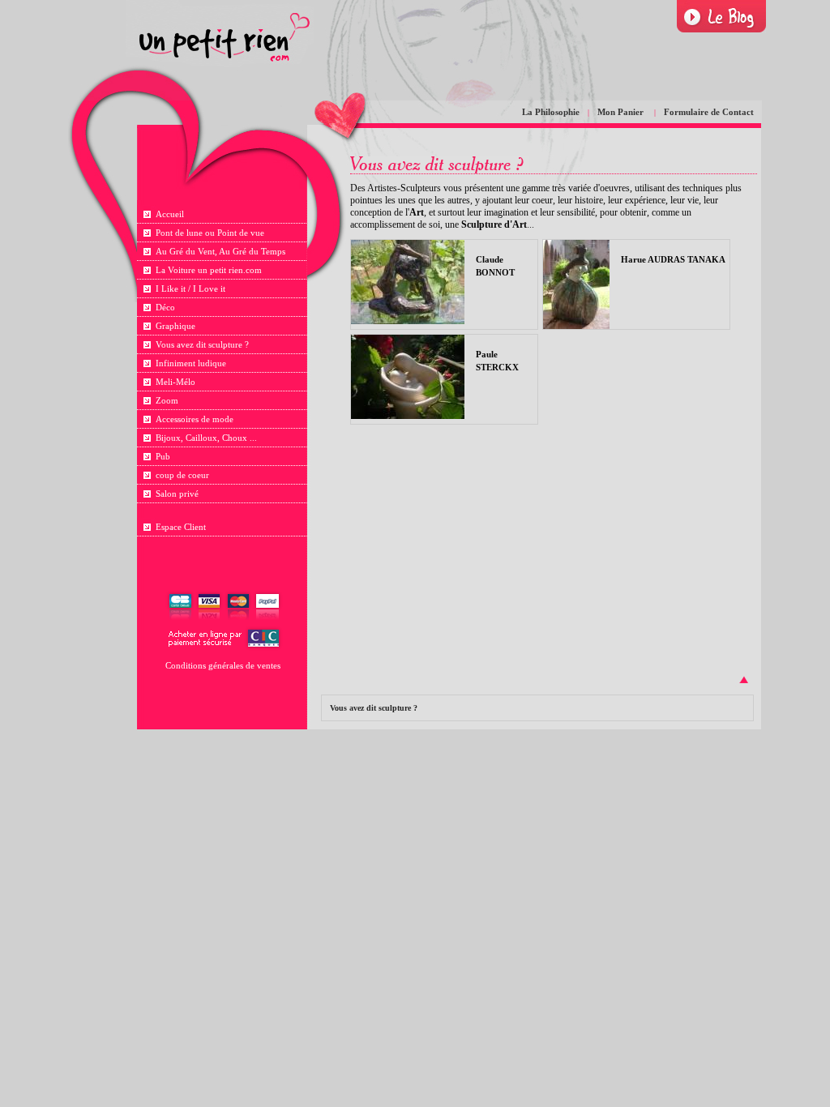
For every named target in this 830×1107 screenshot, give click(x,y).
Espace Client (181, 527)
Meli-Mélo (175, 382)
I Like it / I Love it (190, 288)
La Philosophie (551, 112)
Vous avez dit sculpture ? (202, 344)
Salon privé (177, 493)
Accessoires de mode (194, 419)
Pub (163, 456)
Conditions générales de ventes (222, 665)
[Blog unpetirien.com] (721, 16)
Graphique (175, 326)
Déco (165, 307)
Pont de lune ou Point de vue (210, 232)
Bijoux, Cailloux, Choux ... (206, 437)
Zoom (167, 400)
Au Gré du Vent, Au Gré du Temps (220, 251)
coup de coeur (182, 475)
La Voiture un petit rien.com (209, 270)
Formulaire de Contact (709, 112)
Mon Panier (621, 112)
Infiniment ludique (191, 363)
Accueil (170, 214)
